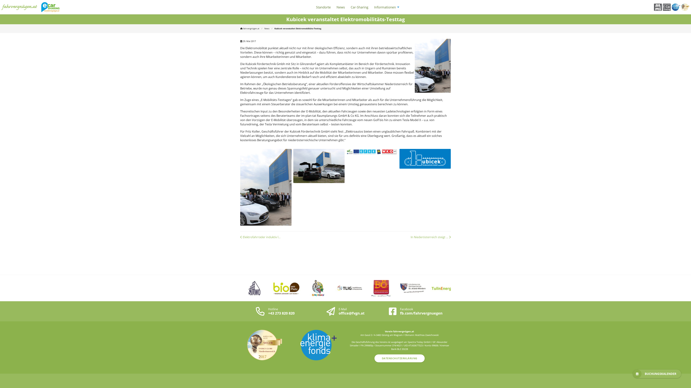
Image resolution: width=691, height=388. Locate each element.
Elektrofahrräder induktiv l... (261, 237)
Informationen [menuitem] (385, 7)
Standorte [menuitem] (323, 7)
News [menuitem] (341, 7)
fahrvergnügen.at (250, 28)
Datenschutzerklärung (399, 358)
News (266, 28)
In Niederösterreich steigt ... (430, 237)
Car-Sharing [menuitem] (359, 7)
